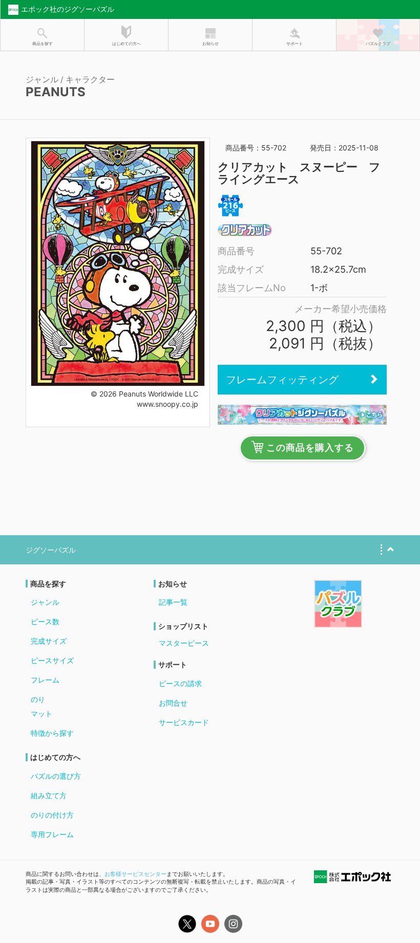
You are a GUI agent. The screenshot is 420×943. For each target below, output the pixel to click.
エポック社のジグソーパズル (67, 9)
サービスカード (184, 722)
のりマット (41, 706)
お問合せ (173, 702)
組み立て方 (49, 795)
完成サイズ (49, 641)
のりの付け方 (52, 814)
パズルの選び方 (56, 776)
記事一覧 (173, 602)
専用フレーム (52, 834)
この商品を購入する (310, 448)
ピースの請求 (180, 683)
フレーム (45, 679)
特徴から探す (52, 733)
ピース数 (45, 621)
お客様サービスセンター (135, 874)
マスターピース (184, 643)
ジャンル (45, 602)
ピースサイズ (52, 660)
